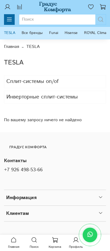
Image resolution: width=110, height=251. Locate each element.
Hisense (71, 33)
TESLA (9, 33)
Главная (11, 47)
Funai (53, 33)
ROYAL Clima (95, 33)
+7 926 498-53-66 (23, 169)
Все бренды (32, 33)
